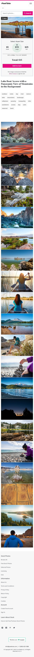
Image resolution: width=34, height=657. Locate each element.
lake (3, 97)
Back (5, 18)
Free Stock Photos (6, 563)
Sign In (3, 612)
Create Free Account (7, 608)
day (19, 105)
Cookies (3, 601)
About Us (3, 582)
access (13, 105)
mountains (10, 97)
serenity (13, 101)
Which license (13, 73)
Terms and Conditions (7, 586)
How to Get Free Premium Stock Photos (13, 621)
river (22, 94)
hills (29, 101)
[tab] (3, 8)
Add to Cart (17, 66)
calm (24, 105)
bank (12, 108)
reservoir (5, 108)
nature (28, 94)
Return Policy (5, 593)
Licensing (4, 571)
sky (17, 94)
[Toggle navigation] (30, 3)
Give (2, 575)
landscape (20, 97)
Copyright (4, 597)
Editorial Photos (6, 567)
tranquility (22, 101)
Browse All (4, 560)
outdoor (4, 94)
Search (28, 13)
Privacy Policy (5, 590)
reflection (5, 101)
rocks (11, 94)
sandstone (5, 105)
